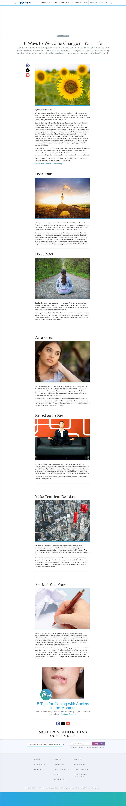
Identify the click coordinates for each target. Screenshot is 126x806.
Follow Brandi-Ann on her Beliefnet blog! (49, 164)
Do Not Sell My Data (81, 769)
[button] (110, 2)
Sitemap (56, 774)
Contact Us (37, 769)
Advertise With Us (40, 764)
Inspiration (44, 2)
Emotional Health (63, 35)
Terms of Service (80, 764)
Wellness (63, 2)
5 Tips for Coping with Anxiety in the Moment (63, 706)
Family (83, 2)
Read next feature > (68, 714)
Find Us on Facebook (61, 769)
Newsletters (93, 2)
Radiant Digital (59, 779)
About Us (37, 759)
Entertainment (74, 2)
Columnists (58, 759)
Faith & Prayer (53, 2)
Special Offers (103, 2)
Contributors (59, 764)
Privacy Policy (79, 759)
